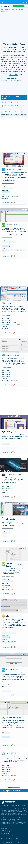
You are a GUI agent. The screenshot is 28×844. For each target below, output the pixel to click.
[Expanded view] (22, 112)
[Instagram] (14, 838)
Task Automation (5, 192)
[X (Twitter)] (4, 838)
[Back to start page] (2, 2)
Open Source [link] (16, 114)
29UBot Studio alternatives (7, 528)
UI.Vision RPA (13, 75)
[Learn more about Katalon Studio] (3, 564)
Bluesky (16, 820)
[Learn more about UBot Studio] (3, 519)
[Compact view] (23, 112)
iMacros (10, 81)
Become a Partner (5, 833)
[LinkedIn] (17, 838)
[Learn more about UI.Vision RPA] (3, 169)
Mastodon (11, 820)
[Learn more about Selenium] (3, 225)
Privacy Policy (4, 828)
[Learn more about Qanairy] (3, 432)
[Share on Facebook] (2, 102)
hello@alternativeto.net (6, 819)
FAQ (2, 825)
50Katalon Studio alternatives (8, 576)
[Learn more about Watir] (3, 753)
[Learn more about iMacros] (3, 303)
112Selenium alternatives (7, 237)
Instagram (3, 822)
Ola (10, 808)
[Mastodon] (6, 838)
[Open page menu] (26, 2)
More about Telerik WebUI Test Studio (11, 97)
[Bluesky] (9, 838)
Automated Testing (6, 246)
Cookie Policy (4, 830)
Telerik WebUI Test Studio (9, 56)
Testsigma (16, 81)
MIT (12, 488)
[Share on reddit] (8, 102)
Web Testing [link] (23, 114)
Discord (17, 819)
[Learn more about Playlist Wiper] (3, 474)
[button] (20, 169)
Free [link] (11, 114)
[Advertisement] (14, 27)
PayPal (21, 823)
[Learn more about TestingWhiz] (3, 717)
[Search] (24, 2)
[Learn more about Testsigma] (3, 355)
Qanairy (3, 83)
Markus (15, 808)
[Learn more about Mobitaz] (3, 670)
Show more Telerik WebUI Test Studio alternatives (12, 791)
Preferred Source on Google (7, 835)
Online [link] (7, 114)
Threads (20, 820)
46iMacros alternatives (6, 315)
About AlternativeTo (5, 832)
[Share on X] (5, 102)
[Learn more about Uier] (3, 616)
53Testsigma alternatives (7, 367)
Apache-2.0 (13, 241)
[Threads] (12, 838)
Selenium (4, 81)
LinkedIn (9, 822)
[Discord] (1, 838)
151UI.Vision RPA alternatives (8, 183)
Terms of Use (4, 827)
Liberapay (16, 823)
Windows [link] (3, 114)
